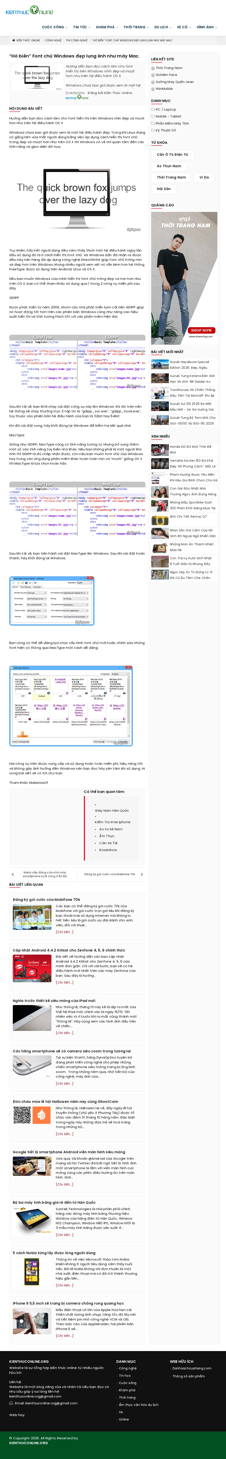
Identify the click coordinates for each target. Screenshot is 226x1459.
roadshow (108, 850)
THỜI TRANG (134, 27)
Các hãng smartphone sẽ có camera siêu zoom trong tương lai (72, 1051)
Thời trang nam (169, 68)
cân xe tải (108, 843)
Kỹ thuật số (166, 130)
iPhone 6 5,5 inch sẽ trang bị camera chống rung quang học (68, 1303)
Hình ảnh (205, 27)
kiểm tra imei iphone (112, 822)
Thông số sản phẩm (189, 1376)
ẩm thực (106, 836)
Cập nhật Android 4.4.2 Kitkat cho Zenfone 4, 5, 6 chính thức (69, 950)
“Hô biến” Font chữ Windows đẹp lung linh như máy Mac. (132, 40)
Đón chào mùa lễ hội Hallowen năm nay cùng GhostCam (65, 1102)
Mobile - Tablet (169, 116)
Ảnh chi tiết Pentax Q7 (188, 517)
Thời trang (127, 1397)
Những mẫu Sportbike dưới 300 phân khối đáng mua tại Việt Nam (193, 508)
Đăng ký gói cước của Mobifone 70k (110, 874)
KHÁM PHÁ (105, 27)
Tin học (125, 1376)
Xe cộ (182, 27)
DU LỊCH (161, 27)
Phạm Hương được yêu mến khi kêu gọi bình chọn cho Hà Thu (193, 480)
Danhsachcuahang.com (192, 1368)
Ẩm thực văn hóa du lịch (138, 1405)
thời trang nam (171, 177)
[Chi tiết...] (64, 932)
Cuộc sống (128, 1383)
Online (124, 1419)
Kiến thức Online (28, 40)
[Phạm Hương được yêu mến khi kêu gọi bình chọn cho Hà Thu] (160, 481)
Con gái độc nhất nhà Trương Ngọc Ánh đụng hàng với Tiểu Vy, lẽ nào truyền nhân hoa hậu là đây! (193, 497)
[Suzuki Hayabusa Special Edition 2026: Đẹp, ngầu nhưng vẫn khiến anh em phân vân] (160, 364)
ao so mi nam (110, 829)
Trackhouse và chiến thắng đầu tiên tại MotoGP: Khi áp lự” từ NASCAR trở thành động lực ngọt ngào (192, 398)
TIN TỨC (80, 27)
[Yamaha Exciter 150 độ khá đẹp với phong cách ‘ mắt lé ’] (160, 463)
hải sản (164, 189)
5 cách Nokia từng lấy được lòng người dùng (54, 1253)
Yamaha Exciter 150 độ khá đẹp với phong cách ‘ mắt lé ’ (194, 463)
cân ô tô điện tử (172, 155)
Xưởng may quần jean (175, 82)
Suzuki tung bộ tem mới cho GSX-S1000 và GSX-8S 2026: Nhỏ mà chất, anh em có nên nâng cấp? (193, 426)
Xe (121, 1412)
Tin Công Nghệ (76, 40)
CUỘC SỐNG (53, 27)
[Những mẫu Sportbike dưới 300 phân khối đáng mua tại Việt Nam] (160, 506)
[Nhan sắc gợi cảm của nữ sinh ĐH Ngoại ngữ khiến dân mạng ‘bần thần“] (160, 533)
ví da (204, 177)
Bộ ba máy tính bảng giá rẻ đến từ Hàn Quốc (54, 1203)
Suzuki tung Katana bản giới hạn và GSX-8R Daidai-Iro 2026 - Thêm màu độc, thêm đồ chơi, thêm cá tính (194, 385)
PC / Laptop (166, 109)
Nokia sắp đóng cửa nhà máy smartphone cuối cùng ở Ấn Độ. (45, 874)
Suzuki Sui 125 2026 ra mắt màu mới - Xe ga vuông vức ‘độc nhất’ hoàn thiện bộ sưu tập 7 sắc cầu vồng (193, 412)
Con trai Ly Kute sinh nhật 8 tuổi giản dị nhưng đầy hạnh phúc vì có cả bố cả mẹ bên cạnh (191, 567)
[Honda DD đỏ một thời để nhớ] (160, 450)
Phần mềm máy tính (172, 123)
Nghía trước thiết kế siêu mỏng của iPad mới (54, 1001)
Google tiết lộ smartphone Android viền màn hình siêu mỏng (69, 1152)
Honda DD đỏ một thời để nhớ (191, 449)
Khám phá (127, 1390)
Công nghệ (53, 40)
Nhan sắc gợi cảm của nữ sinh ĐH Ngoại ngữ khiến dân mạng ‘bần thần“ (193, 536)
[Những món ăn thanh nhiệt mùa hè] (160, 548)
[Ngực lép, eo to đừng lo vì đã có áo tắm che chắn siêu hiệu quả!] (160, 574)
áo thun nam (169, 166)
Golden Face (166, 75)
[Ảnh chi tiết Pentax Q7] (160, 520)
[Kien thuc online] (29, 9)
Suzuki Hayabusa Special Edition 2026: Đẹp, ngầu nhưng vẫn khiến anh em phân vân (190, 371)
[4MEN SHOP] (184, 278)
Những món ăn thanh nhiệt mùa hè (192, 547)
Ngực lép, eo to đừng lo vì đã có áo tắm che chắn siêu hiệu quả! (191, 578)
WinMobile (164, 89)
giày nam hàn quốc (112, 811)
